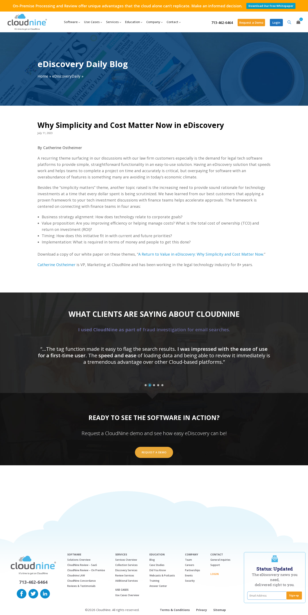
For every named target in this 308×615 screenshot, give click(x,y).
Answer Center (158, 586)
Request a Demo (251, 23)
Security (190, 580)
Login (276, 23)
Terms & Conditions (175, 610)
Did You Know (157, 570)
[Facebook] (21, 593)
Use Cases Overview (127, 595)
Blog (152, 560)
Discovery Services (126, 570)
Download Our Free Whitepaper (270, 6)
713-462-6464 (222, 22)
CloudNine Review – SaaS (82, 565)
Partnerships (192, 570)
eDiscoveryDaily (66, 76)
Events (189, 575)
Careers (189, 565)
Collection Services (126, 565)
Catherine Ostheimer (56, 264)
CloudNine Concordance (81, 580)
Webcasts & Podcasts (162, 575)
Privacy (201, 610)
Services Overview (126, 560)
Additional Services (126, 580)
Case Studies (156, 565)
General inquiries (220, 560)
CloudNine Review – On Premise (86, 570)
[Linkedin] (45, 593)
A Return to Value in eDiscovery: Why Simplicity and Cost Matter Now (200, 254)
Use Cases (121, 590)
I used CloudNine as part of (154, 329)
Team (188, 560)
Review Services (124, 575)
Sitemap (219, 610)
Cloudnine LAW (76, 575)
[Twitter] (33, 593)
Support (215, 565)
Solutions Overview (79, 560)
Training (154, 580)
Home (43, 76)
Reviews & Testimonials (81, 586)
